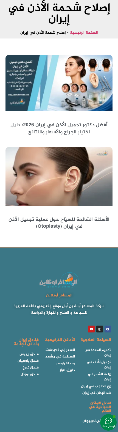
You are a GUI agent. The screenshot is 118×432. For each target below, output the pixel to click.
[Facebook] (108, 329)
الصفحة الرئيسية (84, 33)
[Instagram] (99, 329)
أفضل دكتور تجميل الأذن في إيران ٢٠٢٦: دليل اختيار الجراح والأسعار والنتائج (59, 128)
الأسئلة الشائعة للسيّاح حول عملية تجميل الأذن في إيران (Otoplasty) (59, 223)
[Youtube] (91, 329)
